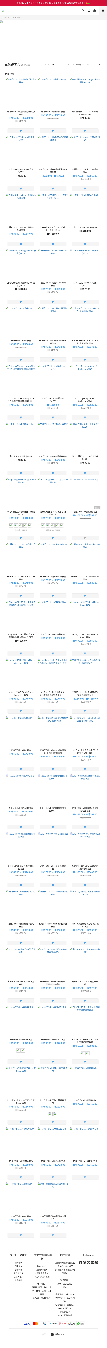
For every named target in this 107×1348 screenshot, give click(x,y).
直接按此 (71, 1304)
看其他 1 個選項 (21, 530)
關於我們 (18, 1262)
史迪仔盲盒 (15, 17)
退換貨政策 (18, 1273)
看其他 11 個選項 (53, 530)
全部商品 (5, 17)
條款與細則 (18, 1276)
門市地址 (18, 1266)
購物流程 (18, 1269)
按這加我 (68, 1315)
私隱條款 (18, 1280)
